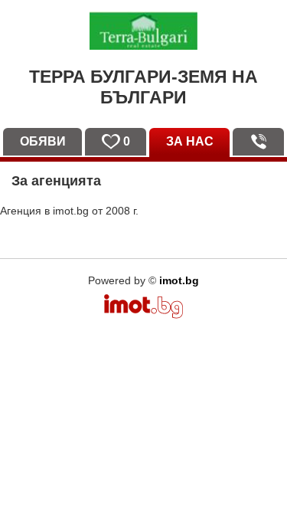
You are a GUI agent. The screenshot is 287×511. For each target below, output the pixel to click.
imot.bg (179, 280)
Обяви (43, 141)
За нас (190, 141)
